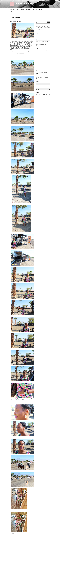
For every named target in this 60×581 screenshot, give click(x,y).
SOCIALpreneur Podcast (13, 11)
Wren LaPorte (37, 77)
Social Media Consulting (20, 9)
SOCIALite (40, 9)
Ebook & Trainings (27, 9)
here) (23, 398)
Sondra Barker (38, 69)
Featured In (20, 11)
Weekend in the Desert (16, 21)
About (14, 9)
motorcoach (21, 42)
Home (11, 9)
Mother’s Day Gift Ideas (39, 42)
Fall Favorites (37, 39)
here (24, 41)
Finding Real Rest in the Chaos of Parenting (42, 41)
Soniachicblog (38, 72)
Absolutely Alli (23, 3)
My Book (37, 33)
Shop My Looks (35, 9)
